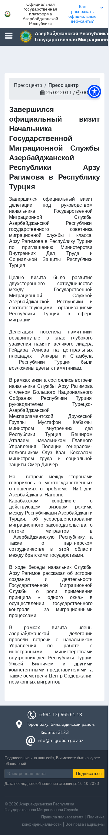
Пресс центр (28, 85)
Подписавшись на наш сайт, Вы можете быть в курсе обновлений (52, 760)
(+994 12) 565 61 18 (60, 714)
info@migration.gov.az (61, 740)
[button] (54, 14)
